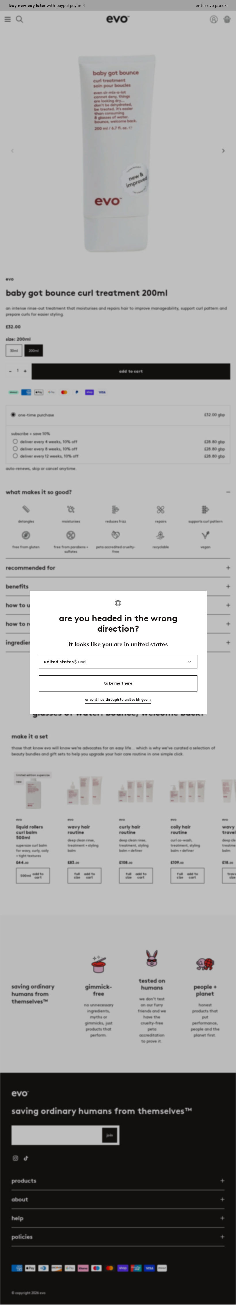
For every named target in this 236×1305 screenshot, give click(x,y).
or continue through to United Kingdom (118, 699)
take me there (118, 683)
